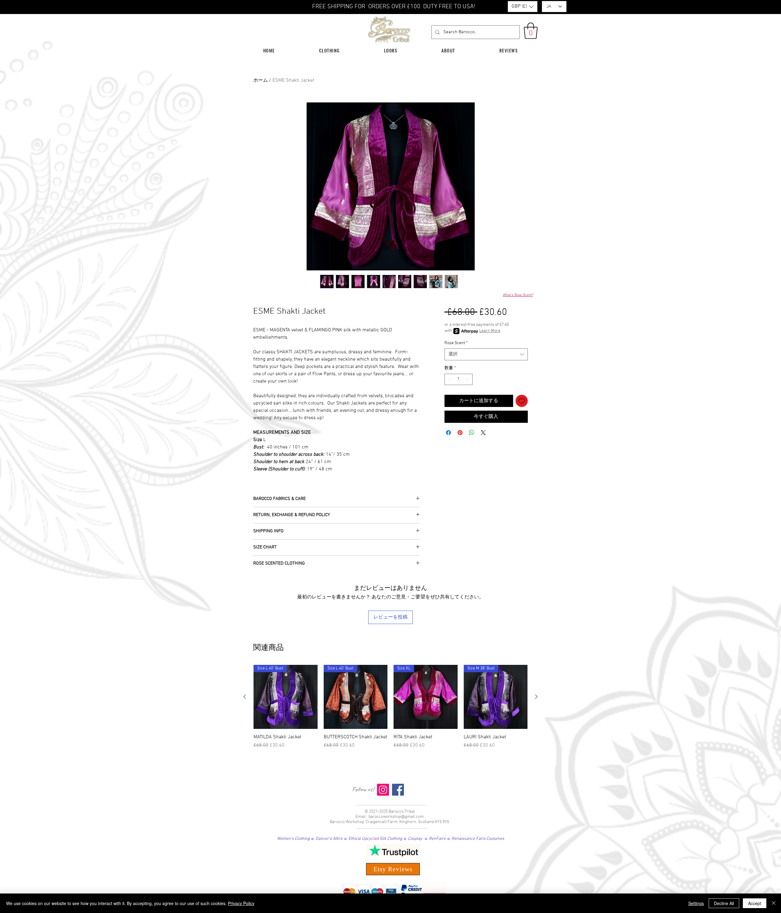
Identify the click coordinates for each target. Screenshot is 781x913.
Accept (754, 903)
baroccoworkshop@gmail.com (396, 816)
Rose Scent (456, 343)
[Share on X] (483, 432)
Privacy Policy (241, 903)
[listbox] (523, 6)
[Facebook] (398, 790)
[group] (390, 710)
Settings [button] (696, 903)
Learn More (489, 330)
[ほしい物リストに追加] (522, 401)
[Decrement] (449, 379)
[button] (523, 6)
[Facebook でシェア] (448, 432)
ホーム (260, 80)
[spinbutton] (458, 379)
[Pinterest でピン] (460, 432)
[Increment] (468, 379)
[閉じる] (773, 903)
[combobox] (486, 354)
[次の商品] (536, 696)
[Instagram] (383, 790)
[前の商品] (244, 696)
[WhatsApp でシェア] (471, 432)
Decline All (724, 903)
